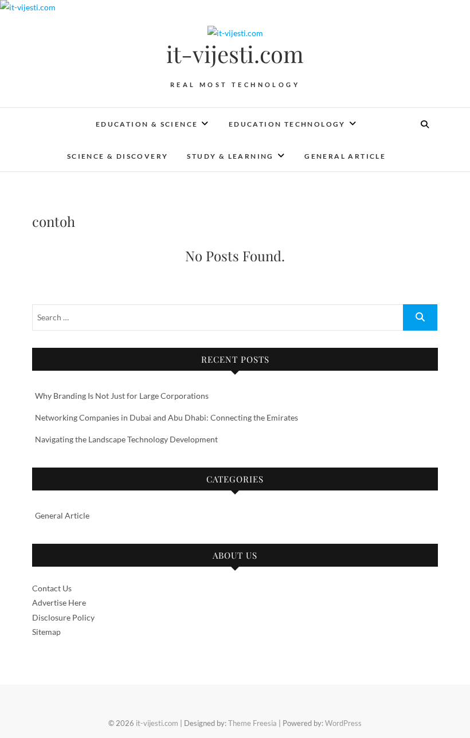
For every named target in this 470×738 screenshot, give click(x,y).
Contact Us (52, 588)
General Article (345, 156)
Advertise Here (59, 602)
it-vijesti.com (235, 54)
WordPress (343, 723)
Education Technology (287, 124)
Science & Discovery (118, 156)
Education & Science (147, 124)
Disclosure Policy (63, 617)
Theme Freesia (252, 723)
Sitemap (46, 632)
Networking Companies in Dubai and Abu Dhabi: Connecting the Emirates (166, 417)
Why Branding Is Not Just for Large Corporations (122, 396)
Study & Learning (230, 156)
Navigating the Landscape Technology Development (126, 439)
